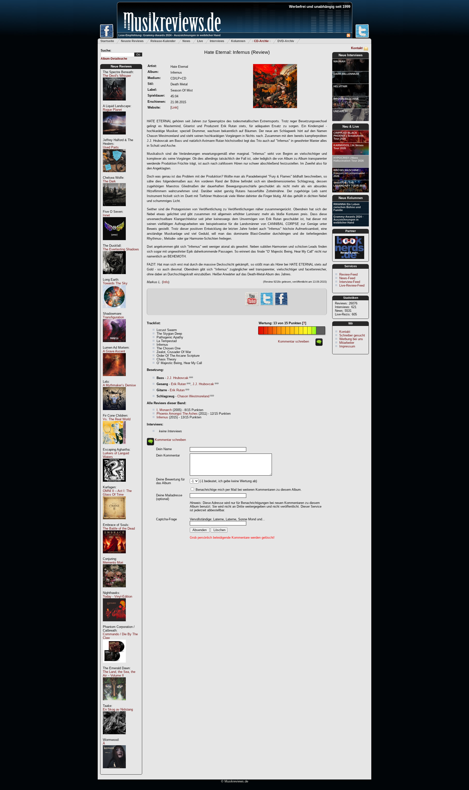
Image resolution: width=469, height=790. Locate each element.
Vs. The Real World (116, 419)
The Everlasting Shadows (121, 249)
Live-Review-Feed (351, 285)
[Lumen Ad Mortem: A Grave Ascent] (114, 378)
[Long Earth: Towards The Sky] (114, 310)
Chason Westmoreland (193, 396)
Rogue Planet (112, 109)
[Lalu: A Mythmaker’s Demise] (114, 412)
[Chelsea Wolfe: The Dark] (114, 209)
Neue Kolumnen (351, 198)
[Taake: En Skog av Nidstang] (114, 737)
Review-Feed (348, 274)
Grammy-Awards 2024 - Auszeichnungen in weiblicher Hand (348, 219)
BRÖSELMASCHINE (346, 98)
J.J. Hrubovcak (177, 378)
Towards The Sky (115, 283)
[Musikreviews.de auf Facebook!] (281, 305)
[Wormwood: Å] (114, 771)
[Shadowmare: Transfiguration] (114, 344)
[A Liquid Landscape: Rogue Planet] (114, 137)
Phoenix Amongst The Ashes (178, 413)
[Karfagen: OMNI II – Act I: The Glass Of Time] (114, 522)
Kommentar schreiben (293, 341)
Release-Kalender (163, 41)
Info (165, 282)
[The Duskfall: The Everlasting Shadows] (114, 276)
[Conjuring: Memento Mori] (114, 590)
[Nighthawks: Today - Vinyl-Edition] (114, 624)
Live (200, 41)
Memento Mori (113, 562)
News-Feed (347, 278)
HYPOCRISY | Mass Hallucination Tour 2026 (348, 159)
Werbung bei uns (351, 339)
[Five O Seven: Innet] (114, 243)
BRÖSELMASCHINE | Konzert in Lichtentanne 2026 (349, 173)
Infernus (162, 417)
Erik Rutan (178, 384)
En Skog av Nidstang (118, 709)
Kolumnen (238, 41)
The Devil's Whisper (117, 76)
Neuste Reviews (132, 41)
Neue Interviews (350, 55)
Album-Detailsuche (114, 58)
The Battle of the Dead (119, 528)
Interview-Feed (349, 282)
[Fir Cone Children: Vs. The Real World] (114, 446)
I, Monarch (164, 410)
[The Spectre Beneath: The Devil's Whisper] (114, 103)
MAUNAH (339, 61)
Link (174, 107)
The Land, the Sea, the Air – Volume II (119, 673)
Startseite (107, 41)
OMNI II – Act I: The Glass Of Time (117, 492)
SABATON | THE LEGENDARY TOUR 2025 (349, 184)
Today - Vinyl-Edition (117, 596)
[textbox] (117, 54)
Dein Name (164, 449)
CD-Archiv (261, 41)
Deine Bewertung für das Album (170, 481)
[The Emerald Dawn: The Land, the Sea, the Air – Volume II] (114, 703)
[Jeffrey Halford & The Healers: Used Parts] (114, 175)
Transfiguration (113, 317)
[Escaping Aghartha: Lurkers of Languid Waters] (114, 484)
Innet (106, 215)
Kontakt (356, 48)
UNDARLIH (340, 111)
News (186, 41)
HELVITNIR (340, 86)
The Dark (109, 181)
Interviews (217, 41)
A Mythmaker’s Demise (119, 385)
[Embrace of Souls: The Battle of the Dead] (114, 556)
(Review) (237, 52)
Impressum (347, 346)
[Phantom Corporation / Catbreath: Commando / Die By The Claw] (114, 665)
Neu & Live (350, 126)
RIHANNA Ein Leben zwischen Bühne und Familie (347, 207)
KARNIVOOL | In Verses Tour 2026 (348, 147)
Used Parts (111, 147)
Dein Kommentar (168, 455)
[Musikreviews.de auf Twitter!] (266, 305)
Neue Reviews (121, 66)
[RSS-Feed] (348, 36)
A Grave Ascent (114, 351)
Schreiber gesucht (352, 335)
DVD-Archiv (285, 41)
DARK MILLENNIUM (346, 73)
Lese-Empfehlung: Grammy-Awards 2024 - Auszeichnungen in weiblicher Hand (169, 35)
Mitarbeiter (346, 343)
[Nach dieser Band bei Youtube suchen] (252, 305)
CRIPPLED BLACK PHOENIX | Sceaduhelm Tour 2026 (348, 135)
